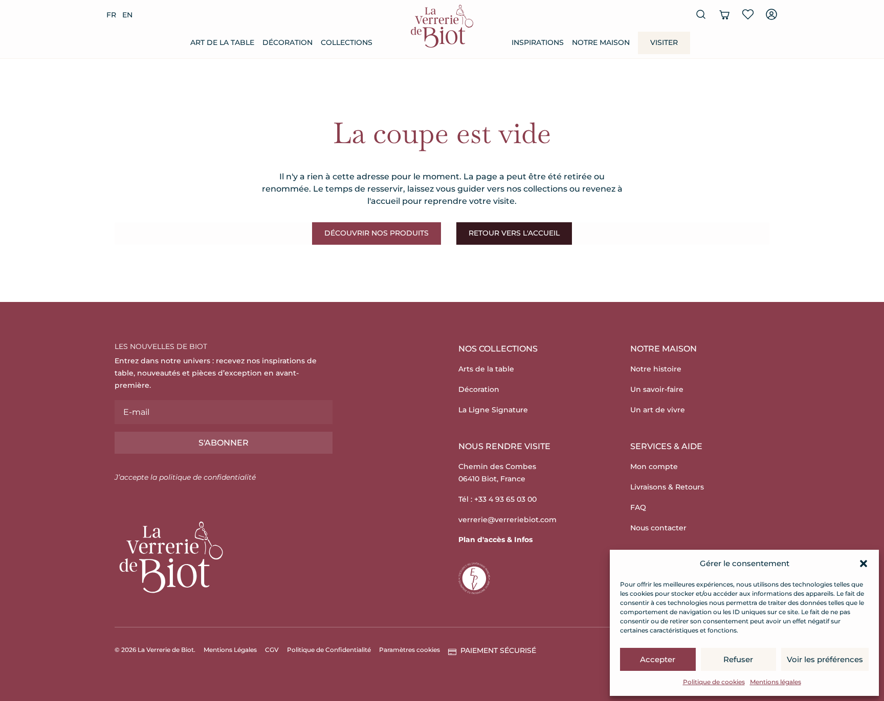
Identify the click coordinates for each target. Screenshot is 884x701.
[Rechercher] (701, 14)
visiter (664, 42)
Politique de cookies (714, 682)
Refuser (738, 659)
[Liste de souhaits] (748, 14)
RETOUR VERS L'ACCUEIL (514, 233)
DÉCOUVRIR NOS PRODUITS (376, 233)
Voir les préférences (825, 659)
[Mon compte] (771, 14)
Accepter (657, 659)
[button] (863, 563)
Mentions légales (775, 682)
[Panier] (724, 14)
